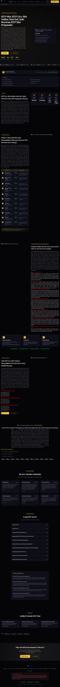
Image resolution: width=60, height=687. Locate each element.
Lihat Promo (14, 413)
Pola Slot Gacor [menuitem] (37, 1)
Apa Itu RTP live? (29, 528)
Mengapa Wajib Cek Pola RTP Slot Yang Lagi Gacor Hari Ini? (29, 536)
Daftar (5, 53)
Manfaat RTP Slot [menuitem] (31, 1)
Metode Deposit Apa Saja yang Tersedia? (29, 559)
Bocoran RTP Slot (18, 668)
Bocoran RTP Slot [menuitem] (24, 1)
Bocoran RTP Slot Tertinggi (7, 81)
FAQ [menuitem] (42, 1)
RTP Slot (2, 27)
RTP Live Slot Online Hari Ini (7, 79)
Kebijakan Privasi (46, 668)
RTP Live (12, 668)
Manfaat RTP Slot (25, 668)
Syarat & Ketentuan (53, 668)
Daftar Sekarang (55, 1)
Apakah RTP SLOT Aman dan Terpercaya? (29, 555)
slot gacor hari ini (36, 251)
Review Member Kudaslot (35, 81)
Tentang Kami (40, 668)
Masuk (48, 1)
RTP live (2, 101)
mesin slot (43, 444)
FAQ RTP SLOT (33, 83)
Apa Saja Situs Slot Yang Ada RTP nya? (29, 532)
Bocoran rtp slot (4, 145)
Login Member (15, 53)
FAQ (36, 668)
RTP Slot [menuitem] (14, 1)
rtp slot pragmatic (16, 429)
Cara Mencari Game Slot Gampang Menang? (29, 540)
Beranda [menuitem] (10, 1)
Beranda (5, 668)
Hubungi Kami (30, 670)
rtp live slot (5, 368)
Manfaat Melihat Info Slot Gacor (8, 83)
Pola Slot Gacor (31, 668)
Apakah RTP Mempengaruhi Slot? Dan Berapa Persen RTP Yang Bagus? (29, 547)
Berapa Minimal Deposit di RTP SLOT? (29, 551)
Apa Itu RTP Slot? (29, 524)
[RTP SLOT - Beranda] (4, 2)
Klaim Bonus (6, 413)
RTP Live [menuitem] (19, 1)
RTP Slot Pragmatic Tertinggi (35, 79)
